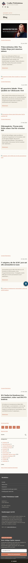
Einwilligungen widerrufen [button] (7, 491)
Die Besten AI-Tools (7, 447)
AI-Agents (4, 442)
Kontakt (3, 482)
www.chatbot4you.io (11, 527)
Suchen (25, 436)
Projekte (4, 459)
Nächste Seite (4, 431)
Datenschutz (4, 484)
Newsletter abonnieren (14, 554)
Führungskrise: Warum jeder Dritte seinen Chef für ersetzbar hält (13, 128)
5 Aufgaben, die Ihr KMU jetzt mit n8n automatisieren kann (14, 263)
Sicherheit (4, 461)
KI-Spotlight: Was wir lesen (9, 454)
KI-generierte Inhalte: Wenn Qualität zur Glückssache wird (12, 89)
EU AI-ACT (4, 449)
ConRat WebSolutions (15, 3)
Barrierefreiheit (6, 444)
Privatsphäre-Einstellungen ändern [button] (9, 489)
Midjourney (5, 457)
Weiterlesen (5, 68)
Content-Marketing (5, 40)
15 (18, 427)
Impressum (4, 486)
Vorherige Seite (5, 423)
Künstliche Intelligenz (7, 456)
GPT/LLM (4, 451)
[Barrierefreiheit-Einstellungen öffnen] (26, 284)
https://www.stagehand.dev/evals (9, 467)
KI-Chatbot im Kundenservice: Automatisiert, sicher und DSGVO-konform (14, 397)
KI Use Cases (5, 452)
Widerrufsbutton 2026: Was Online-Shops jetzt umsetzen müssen (11, 49)
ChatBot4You (4, 516)
